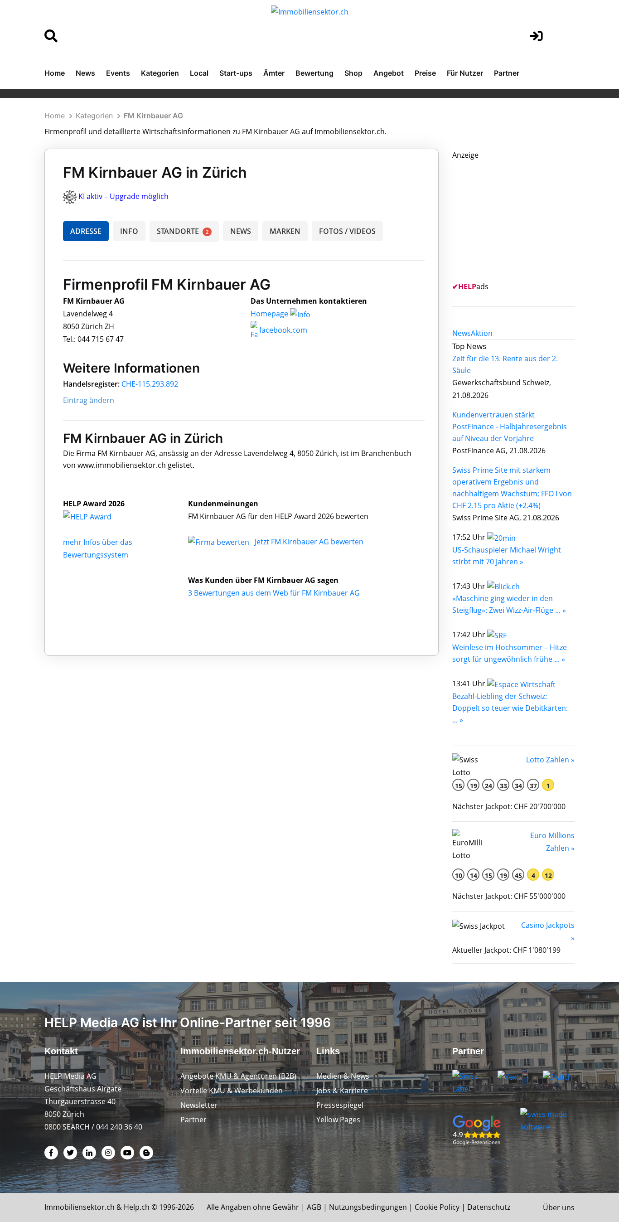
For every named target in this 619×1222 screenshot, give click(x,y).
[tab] (461, 333)
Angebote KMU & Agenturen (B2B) (238, 1076)
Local (199, 73)
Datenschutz (488, 1207)
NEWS (240, 231)
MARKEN (285, 231)
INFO (129, 231)
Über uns (559, 1207)
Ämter (274, 73)
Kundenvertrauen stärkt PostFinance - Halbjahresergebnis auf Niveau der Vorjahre (509, 426)
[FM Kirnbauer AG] (97, 516)
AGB (314, 1207)
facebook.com (282, 330)
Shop (353, 73)
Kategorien (160, 73)
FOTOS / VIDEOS (347, 231)
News (85, 73)
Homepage (270, 314)
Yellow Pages (338, 1120)
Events (118, 73)
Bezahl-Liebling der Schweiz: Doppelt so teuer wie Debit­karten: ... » (510, 708)
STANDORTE (182, 231)
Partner (506, 73)
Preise (425, 73)
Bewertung (314, 73)
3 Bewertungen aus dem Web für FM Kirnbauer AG (274, 593)
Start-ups (235, 73)
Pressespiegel (339, 1105)
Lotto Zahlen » (550, 760)
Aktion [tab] (482, 333)
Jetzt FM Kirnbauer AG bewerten (309, 542)
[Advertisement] (520, 218)
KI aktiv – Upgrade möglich (123, 196)
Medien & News (342, 1076)
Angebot (388, 73)
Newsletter (199, 1105)
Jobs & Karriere (342, 1091)
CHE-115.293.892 (149, 384)
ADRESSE (86, 231)
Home (54, 73)
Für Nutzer (465, 73)
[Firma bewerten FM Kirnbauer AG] (219, 542)
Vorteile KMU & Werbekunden (231, 1091)
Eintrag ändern (88, 400)
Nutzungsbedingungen (368, 1207)
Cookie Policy (437, 1207)
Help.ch (137, 1207)
